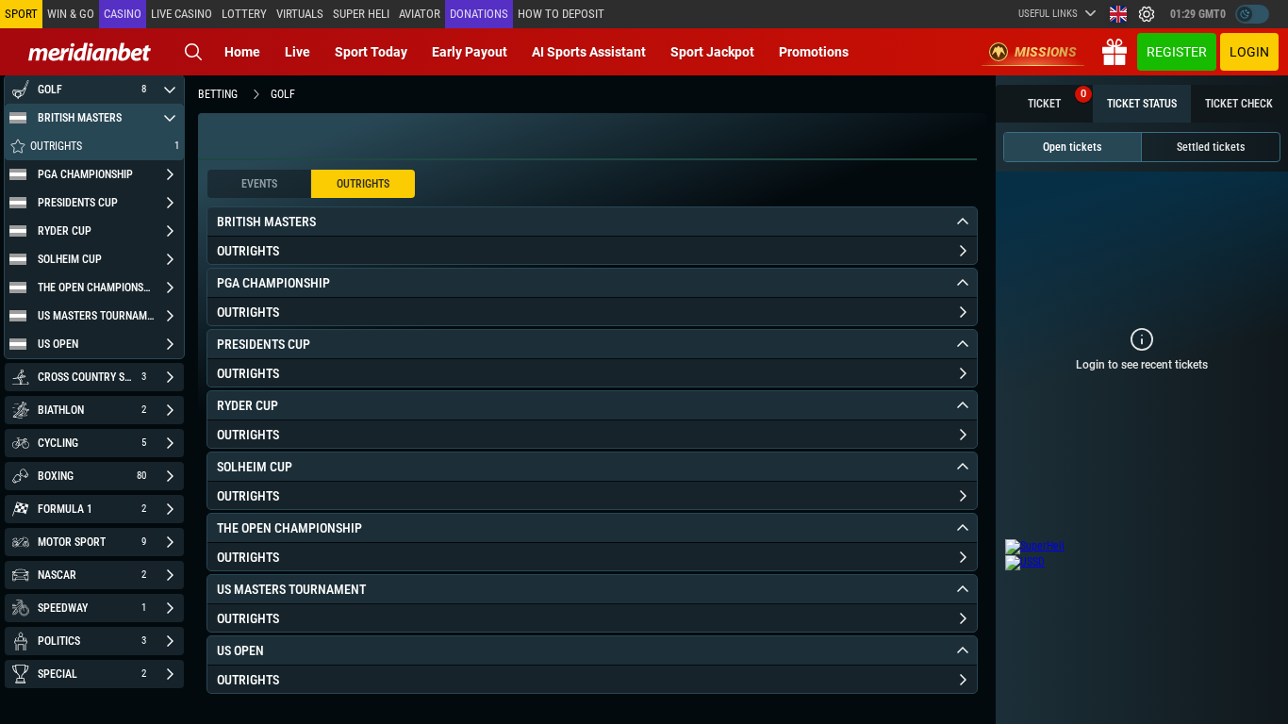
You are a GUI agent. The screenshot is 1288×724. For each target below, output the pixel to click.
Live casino (181, 14)
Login (1249, 51)
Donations (479, 14)
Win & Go (70, 14)
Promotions (814, 51)
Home (242, 51)
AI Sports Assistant (589, 51)
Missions (1046, 51)
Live (297, 51)
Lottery (244, 14)
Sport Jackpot (712, 51)
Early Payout (469, 51)
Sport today (371, 51)
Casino (122, 14)
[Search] (193, 52)
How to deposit (561, 14)
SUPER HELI (361, 14)
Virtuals (299, 14)
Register (1177, 51)
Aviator (419, 14)
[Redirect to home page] (89, 51)
